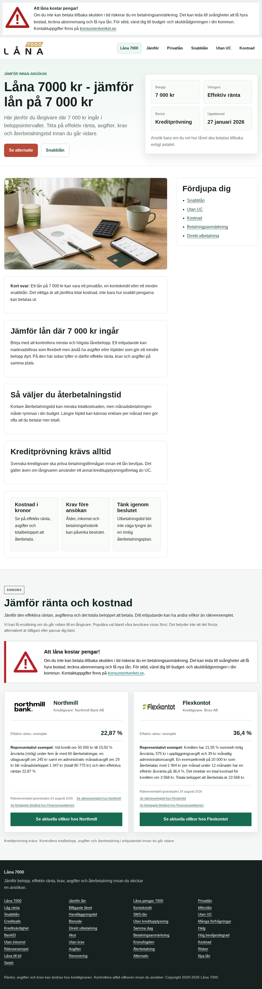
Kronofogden (143, 942)
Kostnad (247, 48)
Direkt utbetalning (203, 236)
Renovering (78, 956)
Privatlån (175, 48)
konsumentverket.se (98, 28)
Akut (72, 935)
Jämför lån (77, 901)
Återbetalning (144, 949)
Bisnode (75, 921)
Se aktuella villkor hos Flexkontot (195, 819)
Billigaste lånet (80, 908)
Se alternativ (21, 150)
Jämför (152, 48)
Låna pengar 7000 (148, 901)
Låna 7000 (129, 48)
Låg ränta (12, 908)
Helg (201, 928)
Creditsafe (12, 921)
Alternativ (140, 956)
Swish (9, 963)
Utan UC (223, 48)
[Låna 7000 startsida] (23, 48)
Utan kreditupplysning (150, 921)
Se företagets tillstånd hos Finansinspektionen (42, 805)
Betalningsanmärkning (207, 227)
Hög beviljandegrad (214, 935)
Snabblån (199, 48)
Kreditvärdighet (16, 928)
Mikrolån (205, 908)
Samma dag (143, 928)
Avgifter (75, 949)
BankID (10, 935)
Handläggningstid (83, 914)
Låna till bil (12, 956)
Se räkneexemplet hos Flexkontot (163, 798)
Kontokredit (142, 908)
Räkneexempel (16, 949)
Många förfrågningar (214, 921)
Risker (203, 949)
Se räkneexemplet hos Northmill (99, 798)
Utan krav (76, 942)
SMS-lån (140, 914)
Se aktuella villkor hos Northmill (66, 819)
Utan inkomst (14, 942)
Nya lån (204, 956)
